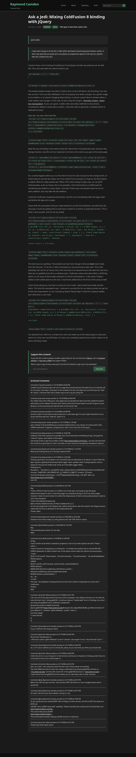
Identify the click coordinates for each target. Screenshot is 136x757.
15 (39, 645)
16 (39, 653)
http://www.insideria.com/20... (42, 709)
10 (39, 525)
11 (39, 538)
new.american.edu (92, 672)
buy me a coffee (45, 361)
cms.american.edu (38, 672)
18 (39, 680)
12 (39, 595)
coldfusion (47, 27)
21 (39, 722)
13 (39, 626)
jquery (55, 27)
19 (39, 691)
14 (39, 634)
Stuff (96, 5)
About (73, 5)
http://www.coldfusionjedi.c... (42, 714)
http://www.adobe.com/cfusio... (76, 441)
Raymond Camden (24, 4)
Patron (89, 358)
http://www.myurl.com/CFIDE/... (42, 477)
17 (39, 664)
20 (39, 699)
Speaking (84, 5)
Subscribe (99, 369)
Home (63, 5)
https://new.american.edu (53, 608)
